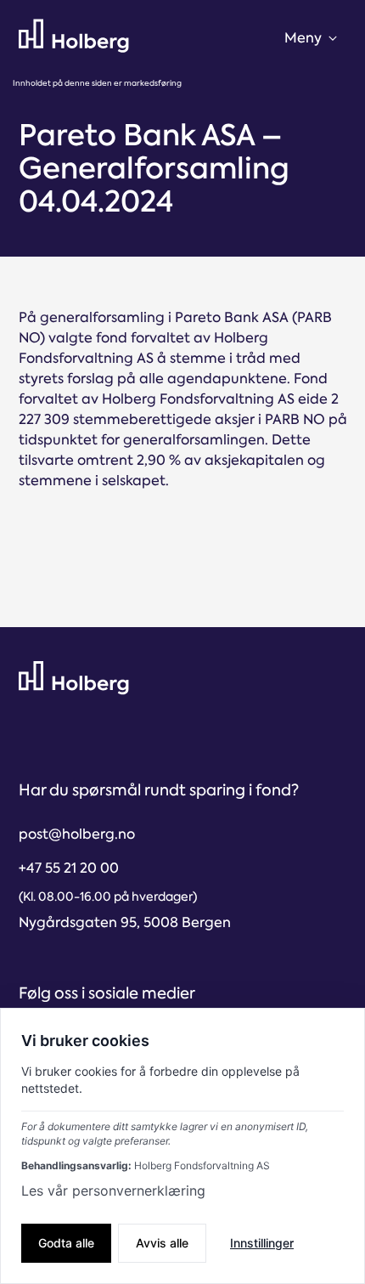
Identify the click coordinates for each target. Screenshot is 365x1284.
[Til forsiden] (74, 36)
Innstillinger (262, 1243)
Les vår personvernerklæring (113, 1190)
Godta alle (66, 1243)
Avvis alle (162, 1243)
